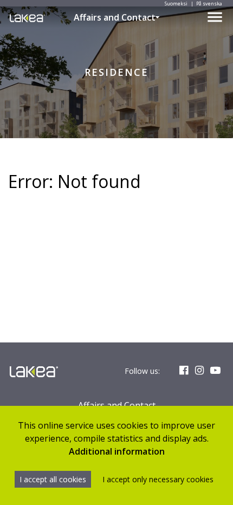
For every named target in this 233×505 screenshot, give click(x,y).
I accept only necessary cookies (157, 479)
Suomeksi (176, 3)
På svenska (209, 3)
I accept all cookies (53, 479)
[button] (158, 17)
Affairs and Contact (115, 17)
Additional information (117, 451)
